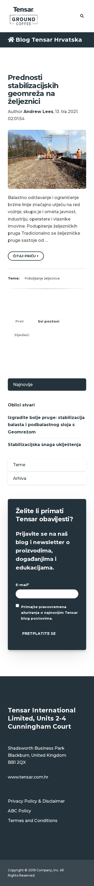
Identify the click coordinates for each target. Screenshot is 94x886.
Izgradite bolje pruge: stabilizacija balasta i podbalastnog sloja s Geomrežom (46, 424)
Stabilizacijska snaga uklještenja (44, 444)
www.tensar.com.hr (28, 777)
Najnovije (23, 384)
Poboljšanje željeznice (42, 278)
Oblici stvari (21, 404)
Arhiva (19, 478)
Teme (19, 464)
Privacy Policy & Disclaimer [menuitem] (36, 801)
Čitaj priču (25, 256)
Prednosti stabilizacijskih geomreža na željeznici (33, 89)
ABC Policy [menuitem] (19, 810)
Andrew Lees (38, 111)
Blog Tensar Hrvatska (49, 39)
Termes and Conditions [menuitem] (32, 820)
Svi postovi (48, 321)
